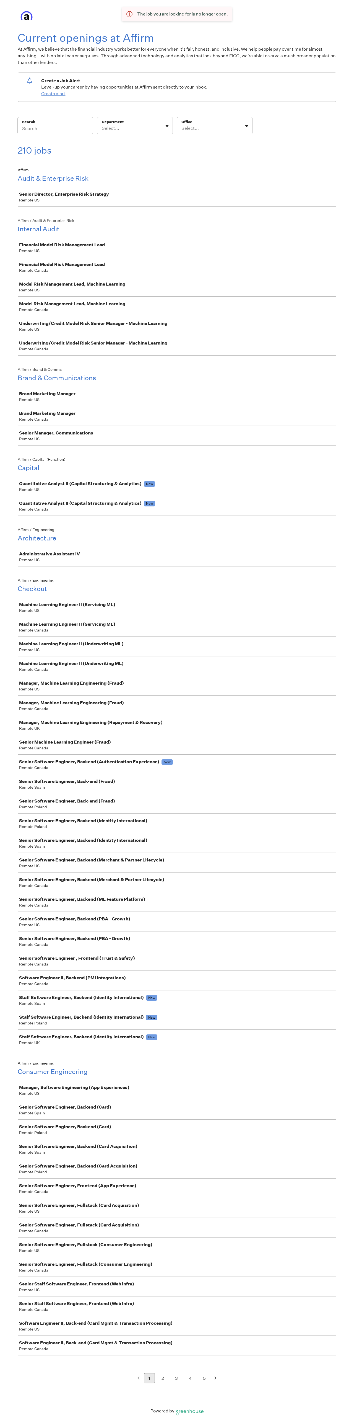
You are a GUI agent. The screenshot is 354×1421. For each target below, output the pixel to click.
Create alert (53, 93)
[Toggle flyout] (167, 126)
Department (113, 122)
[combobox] (102, 128)
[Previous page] (138, 1378)
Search (28, 122)
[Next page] (216, 1378)
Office (186, 122)
